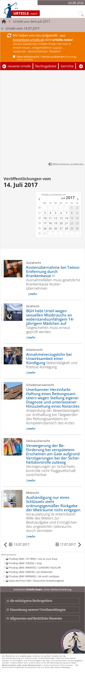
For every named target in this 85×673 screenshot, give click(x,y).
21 (66, 223)
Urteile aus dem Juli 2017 (31, 21)
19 (55, 223)
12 (55, 218)
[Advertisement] (42, 117)
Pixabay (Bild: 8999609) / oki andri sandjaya (34, 576)
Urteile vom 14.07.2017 (23, 28)
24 (44, 228)
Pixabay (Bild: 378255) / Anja (25, 563)
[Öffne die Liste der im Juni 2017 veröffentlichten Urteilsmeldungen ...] (39, 199)
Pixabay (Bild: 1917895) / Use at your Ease (33, 559)
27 (61, 228)
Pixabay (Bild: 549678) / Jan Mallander (30, 572)
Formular (66, 667)
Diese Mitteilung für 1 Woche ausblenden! (47, 58)
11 (50, 218)
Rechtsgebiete (45, 66)
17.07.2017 (68, 544)
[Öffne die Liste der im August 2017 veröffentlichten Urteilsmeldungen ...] (78, 199)
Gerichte (67, 66)
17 (44, 223)
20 (61, 223)
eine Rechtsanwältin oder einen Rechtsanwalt (39, 663)
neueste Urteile (19, 66)
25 (50, 228)
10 (44, 218)
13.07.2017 (21, 544)
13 (61, 218)
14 (66, 218)
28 (66, 228)
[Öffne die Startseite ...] (32, 10)
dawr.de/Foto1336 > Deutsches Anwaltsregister (36, 580)
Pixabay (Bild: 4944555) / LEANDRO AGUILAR (34, 567)
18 (50, 223)
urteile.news (26, 656)
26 (55, 228)
